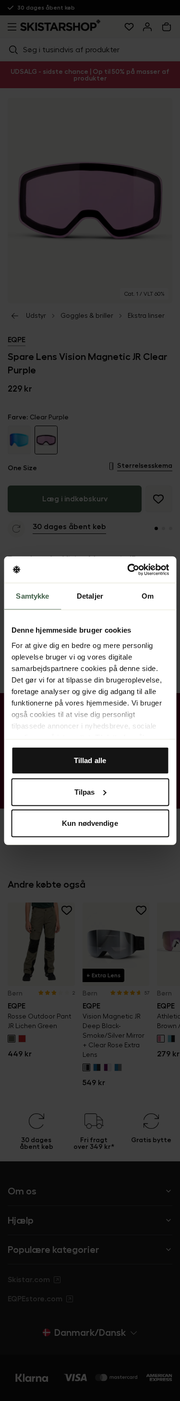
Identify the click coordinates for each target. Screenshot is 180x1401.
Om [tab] (148, 596)
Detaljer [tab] (90, 596)
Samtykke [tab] (32, 596)
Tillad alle (90, 760)
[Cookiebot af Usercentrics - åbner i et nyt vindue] (128, 569)
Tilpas (84, 791)
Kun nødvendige (90, 823)
